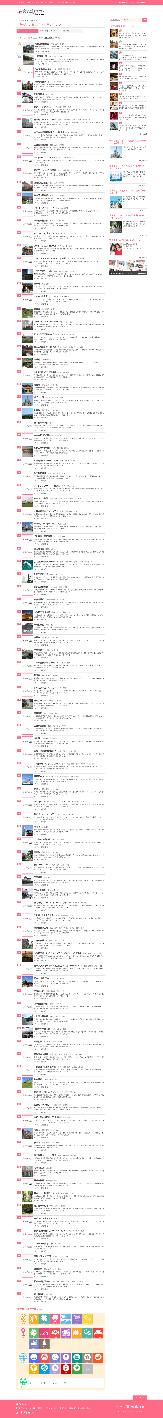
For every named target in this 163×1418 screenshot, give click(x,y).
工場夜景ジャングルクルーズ (47, 764)
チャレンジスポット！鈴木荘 (47, 486)
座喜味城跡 (39, 599)
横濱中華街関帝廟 (42, 1281)
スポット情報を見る (42, 51)
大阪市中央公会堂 (42, 612)
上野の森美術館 (41, 183)
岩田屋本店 (39, 1294)
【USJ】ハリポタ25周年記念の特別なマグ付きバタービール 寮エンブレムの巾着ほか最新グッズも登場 (132, 46)
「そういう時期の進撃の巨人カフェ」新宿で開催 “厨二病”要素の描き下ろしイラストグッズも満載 (132, 88)
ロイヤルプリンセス (43, 1218)
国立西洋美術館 (41, 145)
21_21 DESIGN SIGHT (44, 334)
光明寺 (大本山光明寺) (44, 915)
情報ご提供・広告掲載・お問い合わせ (81, 1408)
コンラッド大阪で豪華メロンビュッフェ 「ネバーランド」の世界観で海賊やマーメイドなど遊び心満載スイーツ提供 (132, 58)
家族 (65, 1383)
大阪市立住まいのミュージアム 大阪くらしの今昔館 (57, 953)
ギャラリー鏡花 (41, 1243)
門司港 (37, 827)
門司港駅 (38, 877)
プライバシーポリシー (52, 1408)
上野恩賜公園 (41, 56)
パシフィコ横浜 (41, 498)
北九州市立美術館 (42, 839)
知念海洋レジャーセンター (46, 460)
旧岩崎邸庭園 (40, 82)
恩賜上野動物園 (42, 44)
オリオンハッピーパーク (45, 524)
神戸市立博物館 (41, 587)
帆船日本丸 (39, 776)
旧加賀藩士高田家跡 (43, 536)
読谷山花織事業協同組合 (45, 751)
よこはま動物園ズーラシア (46, 561)
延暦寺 (37, 675)
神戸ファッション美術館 (45, 170)
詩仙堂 (37, 738)
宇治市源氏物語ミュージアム (47, 663)
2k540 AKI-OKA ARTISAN (46, 322)
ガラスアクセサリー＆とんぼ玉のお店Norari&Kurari (58, 966)
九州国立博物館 (41, 1016)
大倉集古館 (39, 940)
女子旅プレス (20, 20)
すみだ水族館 (40, 890)
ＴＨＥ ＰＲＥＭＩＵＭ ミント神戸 (50, 258)
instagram (25, 1412)
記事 (111, 20)
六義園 (37, 309)
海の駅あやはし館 (42, 1029)
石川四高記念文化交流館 (45, 372)
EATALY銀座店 (41, 296)
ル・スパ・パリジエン (44, 233)
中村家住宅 (39, 650)
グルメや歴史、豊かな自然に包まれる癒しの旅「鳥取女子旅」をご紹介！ (134, 199)
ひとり (34, 1383)
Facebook (21, 1412)
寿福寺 (37, 637)
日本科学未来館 (41, 423)
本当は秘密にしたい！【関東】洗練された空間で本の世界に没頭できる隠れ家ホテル (132, 107)
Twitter (17, 1412)
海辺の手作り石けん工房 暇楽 (47, 1117)
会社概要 (32, 1408)
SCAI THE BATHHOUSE (45, 246)
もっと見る (143, 134)
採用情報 (64, 1408)
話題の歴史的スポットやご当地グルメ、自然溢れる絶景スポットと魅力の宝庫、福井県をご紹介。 (134, 224)
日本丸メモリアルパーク (45, 119)
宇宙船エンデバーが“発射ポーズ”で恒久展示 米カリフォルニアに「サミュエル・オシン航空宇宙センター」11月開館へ (132, 68)
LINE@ (33, 1412)
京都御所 (38, 713)
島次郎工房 (39, 991)
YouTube (29, 1412)
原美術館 (38, 1041)
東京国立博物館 (41, 195)
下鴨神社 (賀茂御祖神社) (45, 1067)
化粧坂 (37, 410)
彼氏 (44, 1383)
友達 (55, 1383)
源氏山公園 (39, 397)
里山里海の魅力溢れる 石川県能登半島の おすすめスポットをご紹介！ (132, 246)
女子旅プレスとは (21, 1408)
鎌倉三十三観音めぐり (44, 1193)
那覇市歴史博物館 (42, 448)
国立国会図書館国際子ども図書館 (49, 132)
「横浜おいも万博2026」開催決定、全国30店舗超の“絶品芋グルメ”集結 (132, 97)
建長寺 (37, 385)
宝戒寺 (37, 1130)
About (132, 2)
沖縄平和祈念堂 (41, 574)
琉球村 (37, 359)
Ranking (122, 2)
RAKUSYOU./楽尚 (43, 69)
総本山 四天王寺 (41, 978)
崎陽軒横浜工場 (41, 928)
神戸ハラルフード (42, 865)
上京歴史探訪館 (41, 1004)
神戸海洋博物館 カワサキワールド (49, 1231)
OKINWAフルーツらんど (45, 688)
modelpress (141, 2)
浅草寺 (37, 284)
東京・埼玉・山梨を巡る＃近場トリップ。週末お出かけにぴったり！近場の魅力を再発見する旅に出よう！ (134, 174)
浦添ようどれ (40, 700)
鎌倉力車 (38, 1269)
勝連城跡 (38, 1079)
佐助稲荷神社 (40, 473)
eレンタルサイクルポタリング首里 (50, 801)
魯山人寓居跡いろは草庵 (45, 347)
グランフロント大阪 (43, 271)
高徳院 (37, 852)
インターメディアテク (44, 208)
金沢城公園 (39, 549)
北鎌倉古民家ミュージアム (46, 511)
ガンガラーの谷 (41, 1206)
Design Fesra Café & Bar (45, 157)
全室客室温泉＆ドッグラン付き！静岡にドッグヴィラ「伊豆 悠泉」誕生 (132, 77)
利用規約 (40, 1408)
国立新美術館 (40, 726)
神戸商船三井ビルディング (46, 1092)
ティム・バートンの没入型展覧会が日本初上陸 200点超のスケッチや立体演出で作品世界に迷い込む (132, 117)
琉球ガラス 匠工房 (43, 1256)
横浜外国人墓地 (41, 1054)
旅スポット (116, 20)
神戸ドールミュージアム (45, 814)
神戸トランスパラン (43, 107)
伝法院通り (39, 94)
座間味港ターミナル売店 (45, 1155)
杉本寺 (37, 1142)
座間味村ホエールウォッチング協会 (50, 902)
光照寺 (37, 789)
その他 (87, 1369)
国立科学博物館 (41, 220)
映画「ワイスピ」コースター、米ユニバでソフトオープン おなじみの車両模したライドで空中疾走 (132, 128)
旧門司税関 (39, 1168)
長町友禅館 (39, 1180)
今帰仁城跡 (39, 625)
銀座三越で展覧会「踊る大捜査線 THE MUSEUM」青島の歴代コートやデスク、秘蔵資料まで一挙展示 (132, 35)
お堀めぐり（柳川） (43, 1105)
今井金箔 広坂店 (41, 435)
